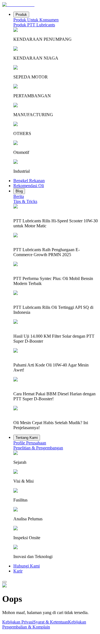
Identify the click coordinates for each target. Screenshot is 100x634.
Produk (21, 14)
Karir (17, 571)
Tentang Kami (27, 438)
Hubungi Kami (26, 566)
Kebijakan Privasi (17, 622)
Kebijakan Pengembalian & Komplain (44, 624)
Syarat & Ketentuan (50, 622)
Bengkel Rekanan (29, 180)
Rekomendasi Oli (28, 185)
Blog (19, 191)
